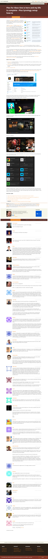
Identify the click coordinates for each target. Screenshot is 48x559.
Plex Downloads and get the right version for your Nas (29, 70)
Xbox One (15, 50)
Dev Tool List (4, 551)
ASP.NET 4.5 (39, 548)
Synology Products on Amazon (13, 199)
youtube (42, 1)
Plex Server (9, 61)
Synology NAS (12, 20)
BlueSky (30, 219)
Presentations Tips (28, 549)
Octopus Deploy (17, 203)
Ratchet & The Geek (17, 551)
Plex (19, 20)
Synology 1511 (11, 25)
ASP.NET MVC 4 (40, 549)
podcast (38, 1)
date (13, 3)
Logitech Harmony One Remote (34, 51)
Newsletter (15, 216)
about (33, 1)
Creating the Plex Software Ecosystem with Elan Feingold (21, 201)
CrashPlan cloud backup (15, 38)
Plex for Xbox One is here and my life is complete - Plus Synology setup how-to (23, 10)
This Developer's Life (17, 549)
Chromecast (39, 49)
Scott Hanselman (4, 1)
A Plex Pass (9, 64)
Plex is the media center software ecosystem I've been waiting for (19, 198)
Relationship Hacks (40, 551)
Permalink (37, 219)
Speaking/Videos (28, 548)
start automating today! (22, 206)
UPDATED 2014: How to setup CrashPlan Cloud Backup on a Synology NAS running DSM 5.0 (23, 197)
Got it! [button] (43, 557)
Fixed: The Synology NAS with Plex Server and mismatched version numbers (21, 195)
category (11, 3)
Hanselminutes (16, 548)
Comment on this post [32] (15, 219)
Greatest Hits (4, 549)
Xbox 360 (13, 67)
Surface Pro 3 (21, 45)
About (13, 216)
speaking (45, 1)
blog (36, 1)
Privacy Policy (4, 548)
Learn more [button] (30, 557)
